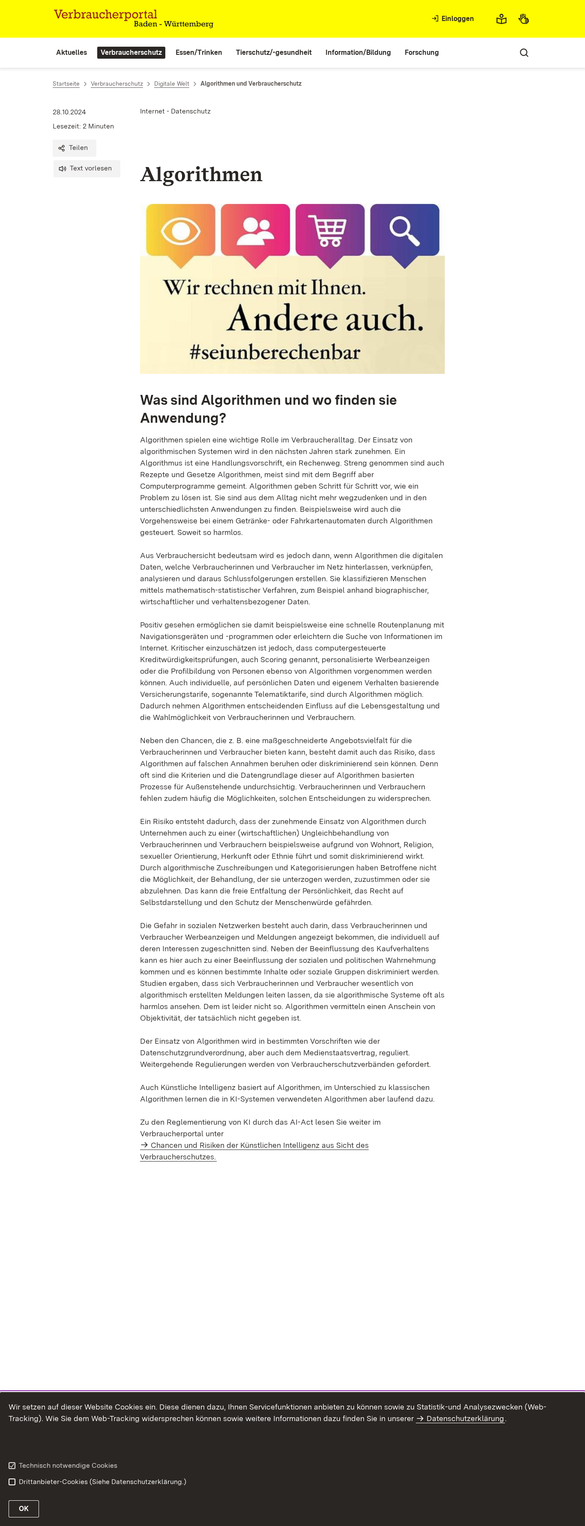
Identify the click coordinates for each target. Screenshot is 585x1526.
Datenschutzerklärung (465, 1418)
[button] (74, 148)
